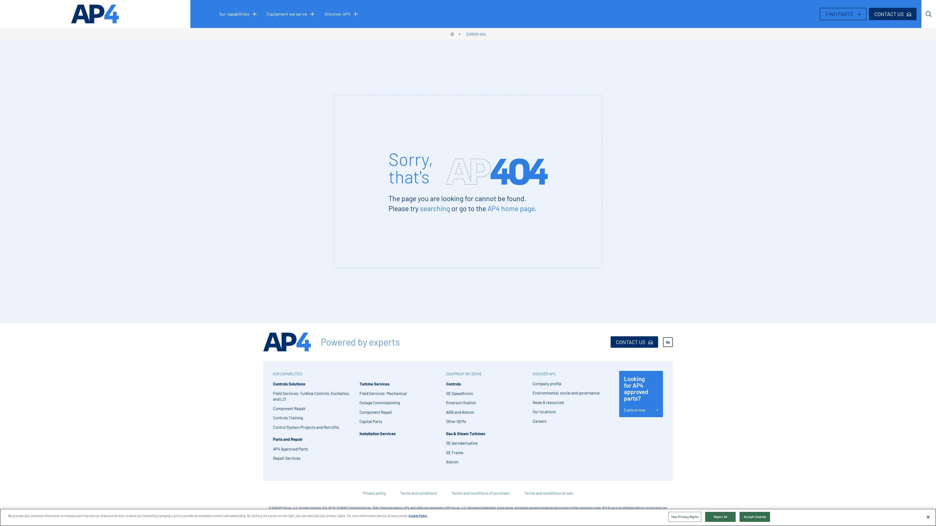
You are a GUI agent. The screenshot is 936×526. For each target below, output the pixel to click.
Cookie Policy (418, 516)
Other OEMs (456, 421)
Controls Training (288, 417)
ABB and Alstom (460, 412)
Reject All (720, 517)
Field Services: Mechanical (383, 393)
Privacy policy (374, 493)
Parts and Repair (287, 439)
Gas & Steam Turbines (465, 433)
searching (435, 208)
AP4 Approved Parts (290, 448)
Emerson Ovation (461, 402)
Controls (453, 383)
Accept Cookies (755, 517)
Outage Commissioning (380, 402)
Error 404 (476, 34)
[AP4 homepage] (95, 14)
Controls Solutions (289, 383)
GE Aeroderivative (462, 443)
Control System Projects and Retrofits (306, 427)
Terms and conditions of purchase (481, 493)
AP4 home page (511, 208)
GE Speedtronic (459, 393)
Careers (539, 421)
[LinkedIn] (668, 342)
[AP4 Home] (287, 342)
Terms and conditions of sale (548, 493)
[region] (468, 517)
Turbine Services (375, 383)
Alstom (452, 461)
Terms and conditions (418, 493)
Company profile (547, 383)
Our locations (544, 411)
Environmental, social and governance (566, 392)
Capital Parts (371, 421)
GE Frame (454, 452)
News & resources (548, 402)
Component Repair (289, 408)
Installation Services (378, 433)
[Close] (928, 517)
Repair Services (287, 458)
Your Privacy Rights (685, 517)
